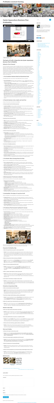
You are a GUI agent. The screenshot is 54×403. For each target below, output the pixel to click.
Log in (38, 122)
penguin (39, 84)
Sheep (38, 94)
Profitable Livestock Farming (13, 2)
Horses (39, 73)
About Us (19, 402)
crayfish (39, 64)
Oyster (12, 24)
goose (38, 71)
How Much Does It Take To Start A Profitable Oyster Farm (11, 368)
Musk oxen (39, 79)
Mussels (39, 80)
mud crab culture (40, 78)
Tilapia (39, 98)
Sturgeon (39, 97)
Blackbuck (39, 56)
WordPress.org (40, 125)
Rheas (38, 90)
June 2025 (39, 111)
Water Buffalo (40, 101)
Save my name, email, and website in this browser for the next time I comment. (15, 394)
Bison (38, 55)
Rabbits (39, 88)
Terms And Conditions (33, 402)
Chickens (39, 62)
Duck (38, 66)
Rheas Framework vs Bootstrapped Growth (44, 43)
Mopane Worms (40, 77)
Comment (4, 377)
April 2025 (39, 113)
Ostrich (39, 81)
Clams (38, 63)
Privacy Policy (28, 402)
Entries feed (39, 123)
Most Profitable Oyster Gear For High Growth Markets (26, 369)
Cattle (38, 61)
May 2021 (39, 117)
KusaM (9, 24)
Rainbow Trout (40, 89)
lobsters (39, 75)
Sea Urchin (39, 93)
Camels (39, 59)
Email (4, 390)
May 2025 (39, 112)
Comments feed (40, 124)
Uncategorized (40, 100)
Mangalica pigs (40, 76)
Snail (38, 96)
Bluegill (39, 57)
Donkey (39, 65)
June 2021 (39, 116)
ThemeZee (12, 400)
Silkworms (39, 95)
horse (38, 72)
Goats (38, 70)
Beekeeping (39, 54)
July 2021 (39, 115)
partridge (39, 83)
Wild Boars (39, 102)
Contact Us (22, 402)
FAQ (24, 402)
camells (39, 58)
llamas (38, 74)
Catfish (39, 60)
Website (4, 392)
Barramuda (39, 53)
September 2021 (40, 114)
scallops (39, 92)
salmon (39, 91)
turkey (39, 99)
